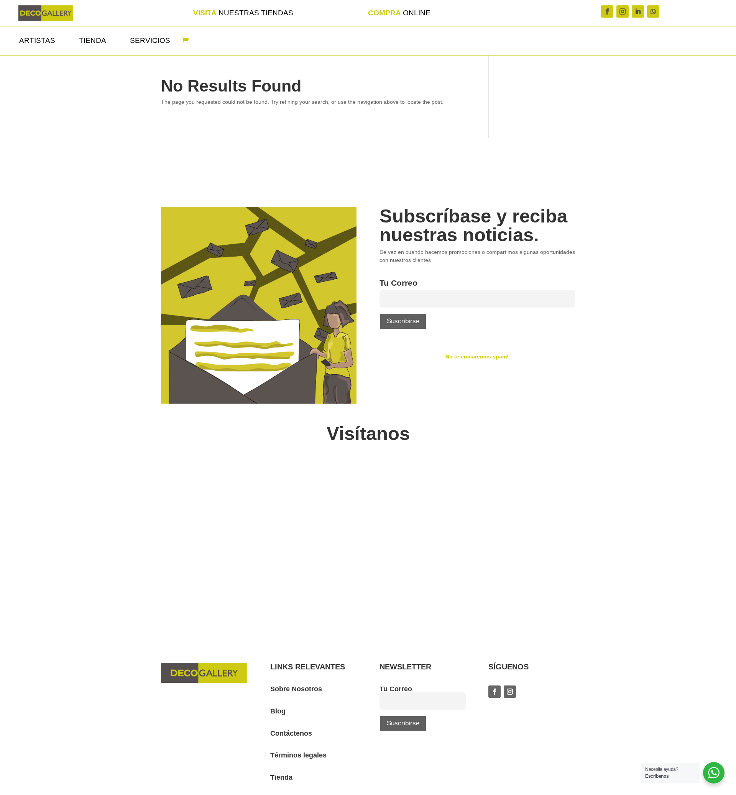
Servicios (150, 40)
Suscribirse (403, 321)
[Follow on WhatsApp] (653, 11)
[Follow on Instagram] (622, 11)
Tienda (92, 40)
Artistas (37, 40)
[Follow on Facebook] (607, 11)
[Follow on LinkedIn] (638, 11)
